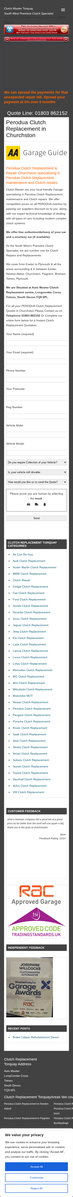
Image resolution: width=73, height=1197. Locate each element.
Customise (36, 1177)
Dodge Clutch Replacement (30, 586)
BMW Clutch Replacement (29, 573)
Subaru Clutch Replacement (31, 760)
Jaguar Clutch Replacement (30, 625)
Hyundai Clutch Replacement (31, 612)
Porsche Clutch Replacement (31, 721)
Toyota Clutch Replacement (30, 772)
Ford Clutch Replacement (29, 599)
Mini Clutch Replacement (29, 683)
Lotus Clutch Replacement (30, 663)
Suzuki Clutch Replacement (30, 766)
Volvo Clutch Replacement (29, 785)
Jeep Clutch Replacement (29, 631)
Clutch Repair (21, 580)
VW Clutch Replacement (28, 792)
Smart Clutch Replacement (30, 753)
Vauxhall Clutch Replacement (31, 779)
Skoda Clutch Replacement (30, 747)
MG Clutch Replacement (28, 676)
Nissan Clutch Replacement (30, 702)
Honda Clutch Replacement (30, 605)
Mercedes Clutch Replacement (32, 670)
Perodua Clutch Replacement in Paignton (27, 1118)
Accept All (36, 1166)
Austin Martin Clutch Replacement (34, 567)
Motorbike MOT (23, 695)
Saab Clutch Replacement (29, 734)
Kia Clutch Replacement (28, 638)
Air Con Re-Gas (23, 554)
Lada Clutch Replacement (29, 644)
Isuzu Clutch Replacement (29, 618)
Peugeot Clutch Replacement (31, 715)
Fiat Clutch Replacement (28, 593)
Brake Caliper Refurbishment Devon (36, 1037)
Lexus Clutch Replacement (30, 657)
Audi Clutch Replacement (29, 560)
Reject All (36, 1188)
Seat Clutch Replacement (29, 740)
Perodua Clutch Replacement (31, 708)
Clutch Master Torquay (18, 8)
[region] (36, 1162)
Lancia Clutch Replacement (30, 650)
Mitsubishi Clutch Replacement (32, 689)
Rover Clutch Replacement (30, 727)
